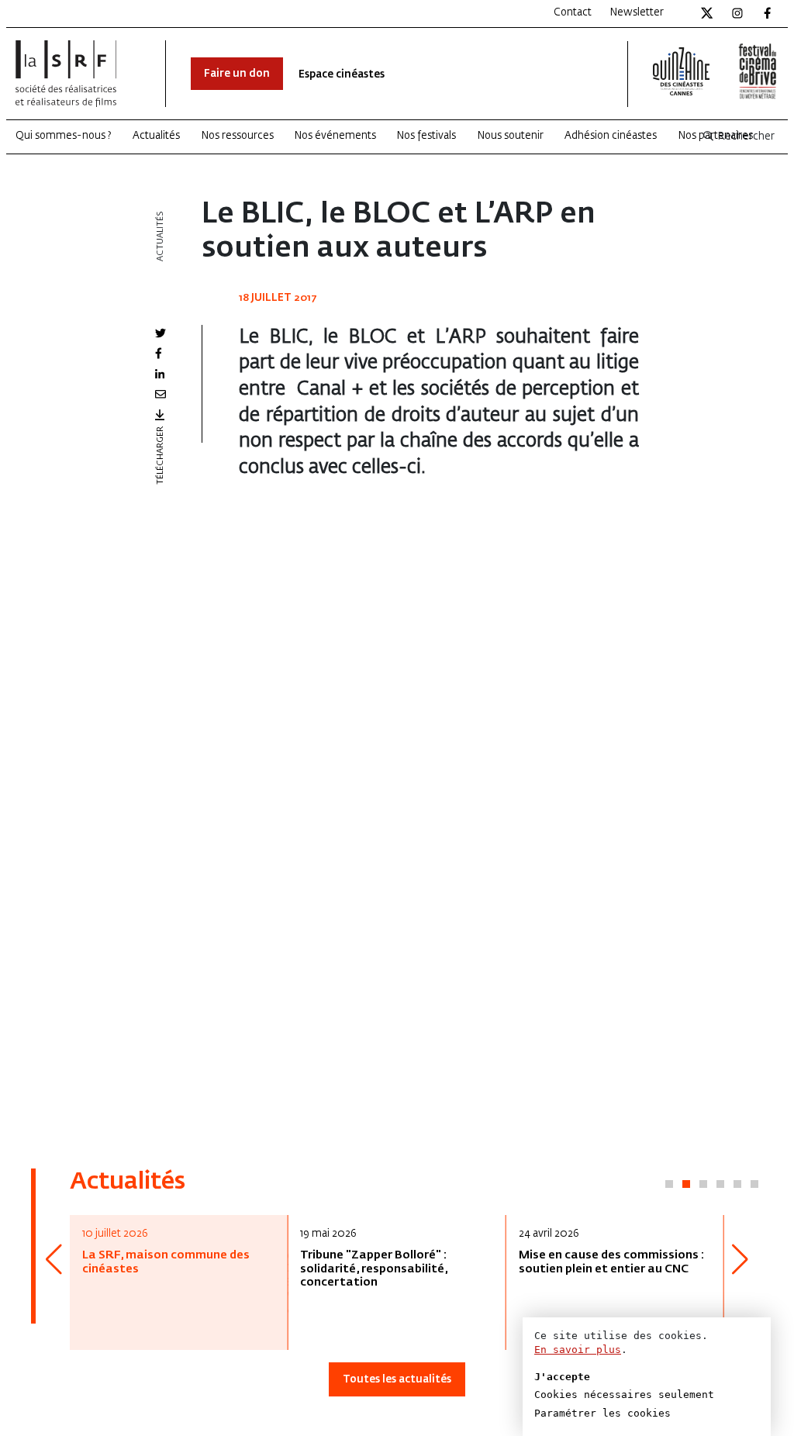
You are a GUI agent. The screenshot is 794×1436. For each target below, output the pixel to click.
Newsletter (637, 13)
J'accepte (562, 1376)
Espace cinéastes (342, 75)
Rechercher (745, 137)
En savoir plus (577, 1349)
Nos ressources (238, 136)
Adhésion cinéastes (610, 136)
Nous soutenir (511, 136)
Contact (573, 13)
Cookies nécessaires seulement (624, 1394)
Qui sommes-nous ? (64, 136)
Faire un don (237, 74)
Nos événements (335, 136)
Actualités (156, 136)
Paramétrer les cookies (602, 1413)
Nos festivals (426, 136)
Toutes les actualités (397, 1380)
